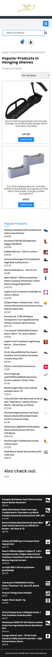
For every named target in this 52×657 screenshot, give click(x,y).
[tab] (45, 23)
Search (45, 33)
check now (26, 139)
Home (5, 52)
